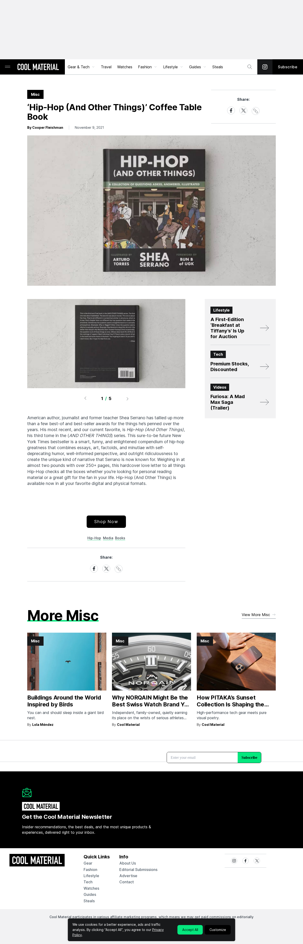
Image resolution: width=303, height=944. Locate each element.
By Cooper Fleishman (45, 127)
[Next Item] (127, 398)
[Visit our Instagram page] (265, 67)
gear (88, 863)
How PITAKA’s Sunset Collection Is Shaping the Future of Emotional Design (233, 704)
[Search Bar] (249, 66)
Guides (195, 66)
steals (217, 66)
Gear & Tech (78, 66)
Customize (217, 930)
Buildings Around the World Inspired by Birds (64, 701)
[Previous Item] (85, 398)
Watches (124, 66)
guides (90, 894)
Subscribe (288, 66)
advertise (128, 875)
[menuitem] (81, 66)
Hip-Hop (94, 538)
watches (91, 888)
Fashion (145, 66)
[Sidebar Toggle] (7, 67)
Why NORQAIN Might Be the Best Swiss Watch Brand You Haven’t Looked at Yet (151, 704)
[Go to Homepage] (38, 67)
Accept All (190, 930)
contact (126, 882)
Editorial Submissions (138, 869)
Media (108, 538)
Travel (106, 66)
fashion (90, 869)
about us (127, 863)
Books (120, 538)
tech (88, 882)
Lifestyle (170, 66)
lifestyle (91, 875)
